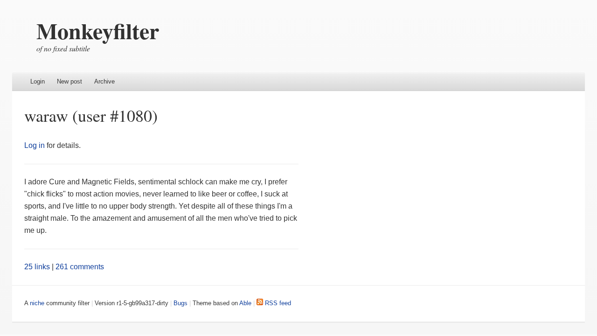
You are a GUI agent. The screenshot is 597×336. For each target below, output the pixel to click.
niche (37, 303)
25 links (37, 267)
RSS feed (277, 303)
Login (37, 81)
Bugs (180, 303)
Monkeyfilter (97, 30)
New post (69, 81)
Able (245, 303)
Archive (104, 81)
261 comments (80, 267)
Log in (34, 145)
